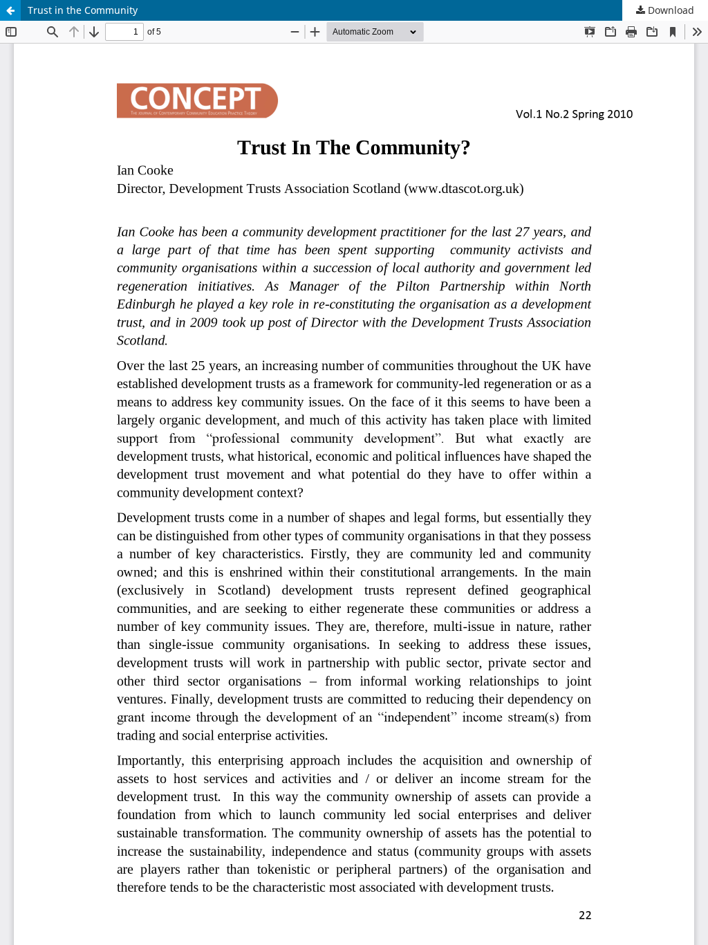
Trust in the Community (83, 10)
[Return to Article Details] (10, 10)
